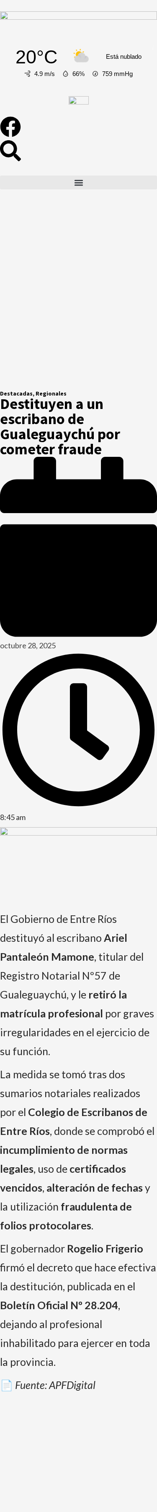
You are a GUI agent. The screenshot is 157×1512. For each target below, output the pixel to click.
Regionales (51, 393)
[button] (78, 182)
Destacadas (16, 393)
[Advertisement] (78, 296)
